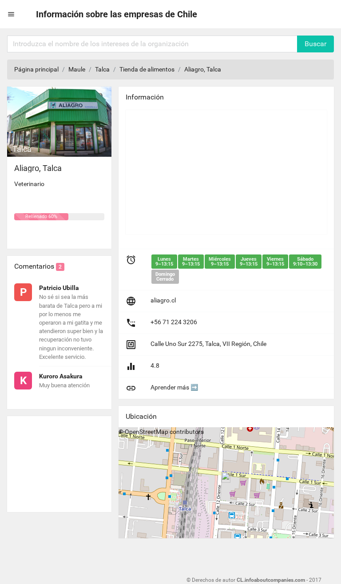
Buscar (315, 44)
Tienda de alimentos (146, 69)
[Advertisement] (59, 460)
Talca (102, 69)
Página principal (36, 69)
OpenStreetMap (146, 431)
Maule (76, 69)
